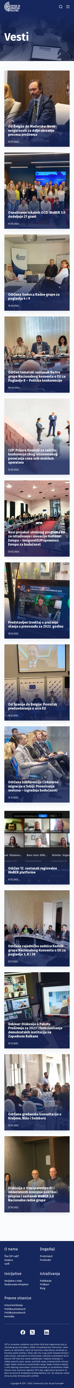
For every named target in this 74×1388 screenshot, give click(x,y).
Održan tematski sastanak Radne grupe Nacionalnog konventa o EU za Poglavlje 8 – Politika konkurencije (36, 376)
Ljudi (6, 1263)
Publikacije (46, 1280)
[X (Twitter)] (32, 1332)
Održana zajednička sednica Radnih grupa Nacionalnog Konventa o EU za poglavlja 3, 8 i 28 (37, 950)
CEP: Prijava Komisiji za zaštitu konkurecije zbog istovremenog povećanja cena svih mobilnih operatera (33, 456)
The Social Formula (53, 1383)
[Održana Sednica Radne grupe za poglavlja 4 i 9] (36, 272)
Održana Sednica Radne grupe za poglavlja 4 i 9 (34, 296)
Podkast (44, 1284)
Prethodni (45, 1260)
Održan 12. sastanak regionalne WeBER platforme (32, 870)
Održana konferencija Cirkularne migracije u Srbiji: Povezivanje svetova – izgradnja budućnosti (33, 786)
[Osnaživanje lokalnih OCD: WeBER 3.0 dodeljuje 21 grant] (36, 191)
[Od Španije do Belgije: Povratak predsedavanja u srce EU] (36, 682)
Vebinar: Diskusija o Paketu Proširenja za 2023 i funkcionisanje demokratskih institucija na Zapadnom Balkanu (35, 1030)
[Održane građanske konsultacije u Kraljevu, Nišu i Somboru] (36, 1092)
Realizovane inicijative (16, 1284)
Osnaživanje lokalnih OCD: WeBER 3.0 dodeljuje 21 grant (36, 214)
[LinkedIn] (46, 1332)
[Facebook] (22, 1332)
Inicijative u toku (13, 1280)
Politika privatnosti (14, 1309)
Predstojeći (46, 1256)
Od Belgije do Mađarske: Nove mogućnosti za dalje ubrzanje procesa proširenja (31, 130)
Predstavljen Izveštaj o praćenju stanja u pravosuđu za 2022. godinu (35, 624)
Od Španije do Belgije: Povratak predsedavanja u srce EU (32, 706)
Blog (42, 1288)
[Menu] (68, 6)
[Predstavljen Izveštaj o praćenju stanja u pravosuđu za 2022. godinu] (36, 600)
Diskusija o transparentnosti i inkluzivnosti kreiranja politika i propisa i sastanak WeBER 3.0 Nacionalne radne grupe (32, 1194)
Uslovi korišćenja (13, 1305)
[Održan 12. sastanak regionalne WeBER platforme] (36, 846)
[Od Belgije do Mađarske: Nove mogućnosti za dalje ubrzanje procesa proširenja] (36, 109)
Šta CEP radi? (11, 1256)
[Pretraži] (60, 6)
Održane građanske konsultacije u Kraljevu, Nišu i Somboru (34, 1116)
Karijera (8, 1260)
